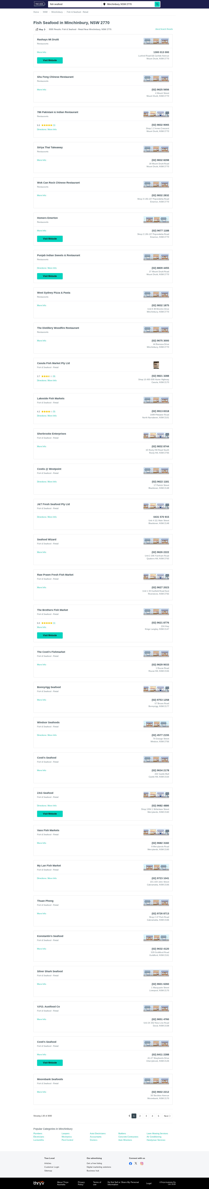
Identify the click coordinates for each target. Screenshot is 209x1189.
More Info (41, 52)
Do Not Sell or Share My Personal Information (123, 1183)
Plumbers (37, 1133)
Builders (122, 1133)
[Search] (157, 4)
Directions (41, 129)
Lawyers (65, 1133)
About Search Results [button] (164, 29)
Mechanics (67, 1137)
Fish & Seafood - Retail (48, 367)
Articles (47, 1163)
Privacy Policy (81, 1183)
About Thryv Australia (62, 1183)
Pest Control (67, 1140)
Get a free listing (94, 1163)
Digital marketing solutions (99, 1167)
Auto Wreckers (125, 1140)
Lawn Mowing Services (157, 1133)
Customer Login (51, 1167)
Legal (148, 1183)
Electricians (38, 1137)
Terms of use (97, 1183)
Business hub (93, 1171)
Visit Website (50, 60)
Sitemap (48, 1171)
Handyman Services (156, 1140)
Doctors (93, 1140)
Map (41, 29)
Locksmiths (38, 1140)
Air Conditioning (154, 1137)
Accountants (95, 1137)
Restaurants (42, 44)
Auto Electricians (97, 1133)
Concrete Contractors (128, 1137)
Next (166, 1116)
